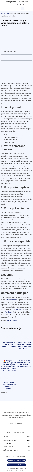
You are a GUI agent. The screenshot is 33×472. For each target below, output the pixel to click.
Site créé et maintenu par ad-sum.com (16, 468)
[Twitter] (14, 428)
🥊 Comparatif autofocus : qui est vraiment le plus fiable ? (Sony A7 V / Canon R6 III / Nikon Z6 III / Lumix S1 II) (8, 365)
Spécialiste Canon (23, 1)
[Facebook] (11, 428)
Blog (8, 13)
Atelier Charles (11, 300)
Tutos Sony (23, 5)
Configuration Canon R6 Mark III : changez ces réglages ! (9, 385)
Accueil (3, 13)
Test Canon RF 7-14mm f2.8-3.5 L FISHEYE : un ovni (9, 344)
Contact (28, 5)
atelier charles (12, 321)
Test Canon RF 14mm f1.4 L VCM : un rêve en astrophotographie (24, 363)
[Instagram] (22, 428)
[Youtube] (18, 428)
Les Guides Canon (7, 5)
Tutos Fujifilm (16, 5)
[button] (22, 8)
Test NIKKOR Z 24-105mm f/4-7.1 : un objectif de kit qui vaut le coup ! (24, 345)
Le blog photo (10, 2)
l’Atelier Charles (17, 309)
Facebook (8, 312)
